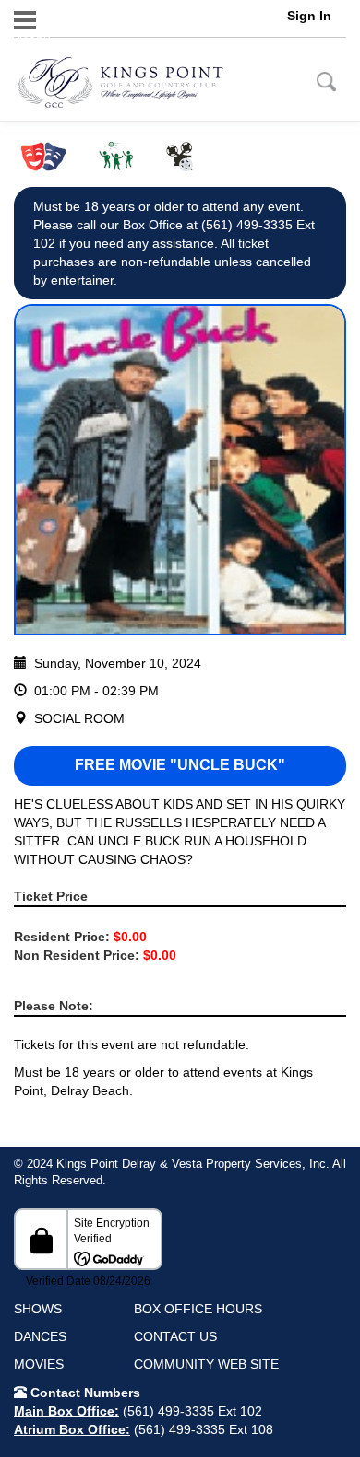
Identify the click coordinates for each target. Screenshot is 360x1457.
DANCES (40, 1336)
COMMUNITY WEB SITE (206, 1364)
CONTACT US (175, 1336)
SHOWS (38, 1308)
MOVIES (39, 1364)
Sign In (309, 15)
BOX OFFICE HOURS (198, 1308)
